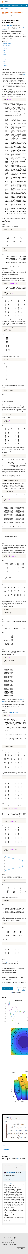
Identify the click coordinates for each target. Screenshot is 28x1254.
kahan (4, 54)
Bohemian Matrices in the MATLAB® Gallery (10, 21)
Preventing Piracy (5, 1240)
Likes (19, 28)
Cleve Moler (10, 25)
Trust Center (4, 1237)
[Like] (18, 990)
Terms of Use (5, 1242)
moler (4, 52)
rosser (4, 57)
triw (4, 50)
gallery (4, 1145)
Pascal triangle (14, 712)
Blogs (6, 1)
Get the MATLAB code (7, 988)
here (18, 1158)
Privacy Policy (18, 1237)
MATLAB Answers (5, 5)
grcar (4, 63)
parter (4, 59)
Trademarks (11, 1237)
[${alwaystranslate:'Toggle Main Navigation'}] (25, 1)
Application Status (15, 1240)
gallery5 (5, 48)
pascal (4, 61)
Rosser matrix (15, 578)
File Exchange (15, 5)
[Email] (18, 992)
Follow (23, 990)
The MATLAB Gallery (8, 46)
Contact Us (11, 1242)
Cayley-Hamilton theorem (10, 962)
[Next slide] (25, 5)
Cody (21, 5)
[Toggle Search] (23, 1)
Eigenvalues (6, 1149)
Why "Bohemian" (7, 43)
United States (21, 1249)
